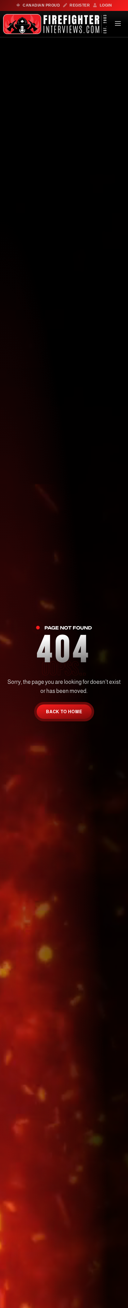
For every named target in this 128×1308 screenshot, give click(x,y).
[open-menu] (118, 24)
